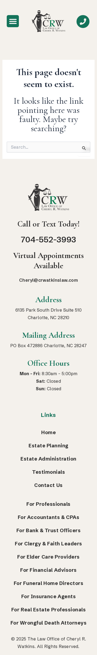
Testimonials (48, 472)
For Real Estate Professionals (48, 610)
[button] (13, 21)
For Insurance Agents (48, 596)
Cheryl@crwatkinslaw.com (48, 280)
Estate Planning (48, 446)
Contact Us (48, 485)
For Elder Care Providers (48, 557)
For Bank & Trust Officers (48, 530)
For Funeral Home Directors (49, 583)
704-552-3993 (48, 240)
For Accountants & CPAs (48, 517)
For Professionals (48, 504)
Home (48, 432)
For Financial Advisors (48, 570)
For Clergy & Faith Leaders (48, 544)
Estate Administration (48, 459)
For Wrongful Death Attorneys (49, 623)
